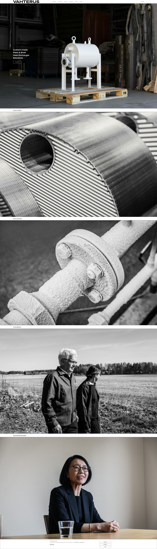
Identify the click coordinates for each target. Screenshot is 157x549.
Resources (71, 1)
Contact (81, 1)
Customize (105, 544)
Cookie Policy (77, 542)
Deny (105, 546)
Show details (52, 544)
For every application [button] (17, 326)
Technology (54, 1)
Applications (60, 1)
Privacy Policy (82, 542)
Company (76, 1)
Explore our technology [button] (17, 218)
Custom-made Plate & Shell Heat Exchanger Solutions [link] (21, 54)
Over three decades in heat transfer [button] (19, 435)
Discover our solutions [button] (17, 110)
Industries (65, 1)
